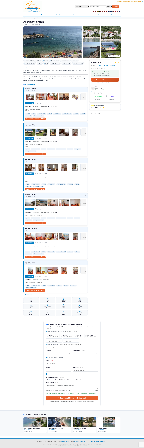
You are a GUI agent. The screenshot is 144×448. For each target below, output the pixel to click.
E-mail (48, 367)
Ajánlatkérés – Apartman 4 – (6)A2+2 (36, 223)
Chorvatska (98, 444)
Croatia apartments (91, 444)
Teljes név (49, 360)
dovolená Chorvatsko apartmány (70, 444)
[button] (105, 107)
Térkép (98, 99)
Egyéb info (113, 14)
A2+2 (110, 65)
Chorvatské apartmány (82, 445)
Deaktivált (59, 445)
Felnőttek (49, 350)
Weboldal (112, 99)
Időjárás (72, 14)
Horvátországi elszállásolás (57, 444)
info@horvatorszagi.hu (79, 441)
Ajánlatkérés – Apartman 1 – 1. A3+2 (36, 118)
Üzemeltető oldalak (47, 444)
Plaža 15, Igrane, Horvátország (32, 24)
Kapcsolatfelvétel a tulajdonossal (105, 80)
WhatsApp (99, 96)
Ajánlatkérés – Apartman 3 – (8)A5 (35, 189)
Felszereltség (30, 103)
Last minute (86, 14)
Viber (113, 96)
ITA (60, 379)
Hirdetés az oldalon (65, 441)
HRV (77, 379)
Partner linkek (64, 445)
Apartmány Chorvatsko (72, 445)
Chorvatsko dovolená (82, 444)
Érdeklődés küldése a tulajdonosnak (73, 398)
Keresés (116, 6)
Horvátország (30, 14)
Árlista (45, 103)
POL (81, 379)
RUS (72, 379)
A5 (107, 65)
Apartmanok (44, 14)
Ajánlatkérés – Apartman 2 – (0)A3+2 (36, 154)
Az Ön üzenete (53, 382)
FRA (68, 379)
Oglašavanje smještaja (98, 441)
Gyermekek (79, 350)
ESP (64, 379)
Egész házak (100, 14)
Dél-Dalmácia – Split (27, 17)
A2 (116, 65)
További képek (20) (114, 55)
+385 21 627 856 (97, 92)
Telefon (78, 367)
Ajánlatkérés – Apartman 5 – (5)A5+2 (36, 256)
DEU (56, 379)
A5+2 (113, 65)
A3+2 (100, 65)
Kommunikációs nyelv (55, 377)
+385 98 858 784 (97, 94)
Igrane (35, 17)
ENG (47, 379)
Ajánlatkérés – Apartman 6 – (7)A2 (35, 290)
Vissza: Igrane (94, 112)
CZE (51, 379)
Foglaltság (38, 103)
